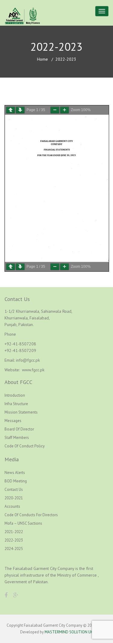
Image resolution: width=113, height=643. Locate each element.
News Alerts (15, 472)
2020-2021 (14, 498)
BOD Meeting (16, 481)
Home (42, 59)
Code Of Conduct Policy (25, 446)
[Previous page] (10, 110)
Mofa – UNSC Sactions (23, 523)
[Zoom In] (64, 110)
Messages (13, 420)
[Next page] (20, 110)
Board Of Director (19, 429)
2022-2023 (14, 540)
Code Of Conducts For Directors (31, 514)
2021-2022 (14, 531)
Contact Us (14, 489)
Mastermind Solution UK (69, 632)
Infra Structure (16, 403)
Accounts (12, 506)
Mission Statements (21, 412)
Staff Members (17, 437)
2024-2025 (14, 548)
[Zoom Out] (54, 110)
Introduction (15, 395)
